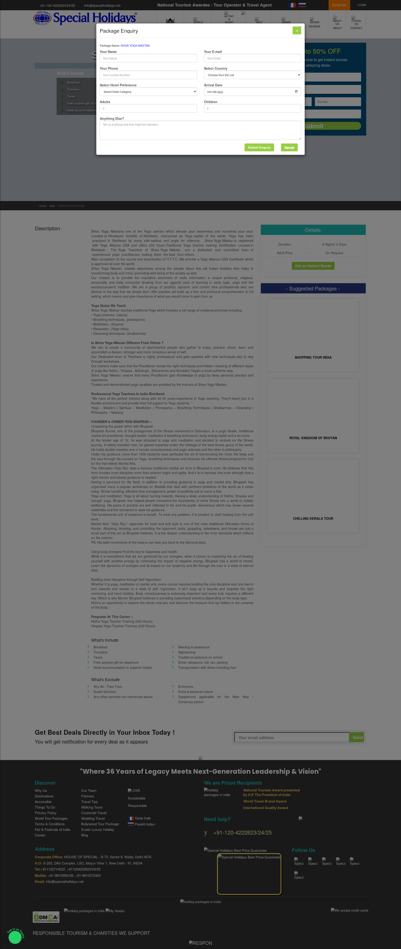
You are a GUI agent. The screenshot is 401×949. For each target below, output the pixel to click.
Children (210, 101)
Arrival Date (213, 85)
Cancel (289, 147)
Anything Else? (112, 118)
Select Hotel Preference (118, 85)
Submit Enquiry (259, 147)
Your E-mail (213, 51)
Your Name (108, 51)
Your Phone (109, 68)
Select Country (215, 68)
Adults (105, 101)
